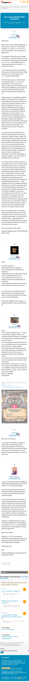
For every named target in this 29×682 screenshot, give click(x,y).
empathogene (7, 62)
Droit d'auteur (5, 671)
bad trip (17, 82)
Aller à (2, 648)
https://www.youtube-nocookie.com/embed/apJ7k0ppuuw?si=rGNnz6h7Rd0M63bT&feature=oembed (12, 386)
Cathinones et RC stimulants (11, 644)
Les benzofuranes (8, 629)
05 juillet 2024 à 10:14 (14, 38)
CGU (11, 678)
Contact (15, 678)
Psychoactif (3, 643)
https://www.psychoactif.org (8, 672)
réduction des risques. (13, 664)
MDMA (25, 483)
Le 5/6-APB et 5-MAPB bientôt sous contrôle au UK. (11, 616)
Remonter (4, 572)
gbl (26, 44)
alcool (16, 46)
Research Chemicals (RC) (12, 6)
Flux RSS (22, 678)
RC (3, 93)
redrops (4, 76)
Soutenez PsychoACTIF (16, 668)
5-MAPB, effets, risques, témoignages (10, 637)
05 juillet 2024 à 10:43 (14, 259)
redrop (22, 113)
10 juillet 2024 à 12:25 (14, 478)
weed (9, 48)
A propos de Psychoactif (16, 677)
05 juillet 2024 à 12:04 (14, 327)
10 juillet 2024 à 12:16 (14, 435)
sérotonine (14, 524)
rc (11, 369)
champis (16, 48)
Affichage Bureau (6, 677)
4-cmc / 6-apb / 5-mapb (10, 591)
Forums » (3, 6)
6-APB (9, 485)
